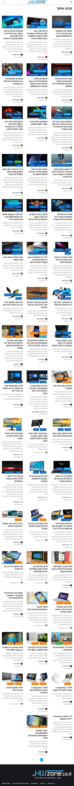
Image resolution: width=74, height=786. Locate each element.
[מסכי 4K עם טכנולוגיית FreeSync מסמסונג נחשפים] (37, 467)
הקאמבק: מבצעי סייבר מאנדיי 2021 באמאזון (38, 122)
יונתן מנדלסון (65, 52)
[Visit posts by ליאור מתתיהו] (46, 57)
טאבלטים (59, 378)
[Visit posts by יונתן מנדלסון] (71, 52)
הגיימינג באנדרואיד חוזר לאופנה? (62, 387)
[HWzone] (37, 2)
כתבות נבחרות (41, 27)
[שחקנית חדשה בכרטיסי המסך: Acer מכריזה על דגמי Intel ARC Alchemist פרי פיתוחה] (12, 22)
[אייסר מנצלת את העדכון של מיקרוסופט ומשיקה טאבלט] (37, 514)
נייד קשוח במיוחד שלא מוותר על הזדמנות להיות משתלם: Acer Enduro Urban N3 (62, 173)
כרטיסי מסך (35, 23)
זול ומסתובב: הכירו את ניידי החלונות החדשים (63, 303)
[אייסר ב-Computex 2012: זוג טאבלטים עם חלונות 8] (37, 678)
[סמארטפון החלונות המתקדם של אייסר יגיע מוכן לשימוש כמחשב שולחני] (12, 331)
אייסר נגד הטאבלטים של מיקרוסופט (62, 648)
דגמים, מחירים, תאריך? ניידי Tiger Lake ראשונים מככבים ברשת (38, 217)
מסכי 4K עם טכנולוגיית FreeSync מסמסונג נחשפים (38, 478)
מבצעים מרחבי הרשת (64, 71)
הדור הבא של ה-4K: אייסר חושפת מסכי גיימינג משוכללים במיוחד (12, 172)
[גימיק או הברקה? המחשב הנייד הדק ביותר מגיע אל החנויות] (37, 293)
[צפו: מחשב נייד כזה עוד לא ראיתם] (12, 557)
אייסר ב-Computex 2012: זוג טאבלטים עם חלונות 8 (38, 690)
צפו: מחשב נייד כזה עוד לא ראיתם (13, 567)
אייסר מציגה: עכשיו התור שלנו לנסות (13, 258)
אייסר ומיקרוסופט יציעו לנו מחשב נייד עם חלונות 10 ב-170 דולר (13, 388)
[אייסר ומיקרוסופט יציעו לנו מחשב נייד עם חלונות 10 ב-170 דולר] (12, 376)
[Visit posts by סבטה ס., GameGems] (46, 412)
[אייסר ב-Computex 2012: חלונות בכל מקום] (61, 678)
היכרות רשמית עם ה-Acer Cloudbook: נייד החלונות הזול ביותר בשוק (38, 389)
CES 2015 (18, 426)
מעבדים (68, 27)
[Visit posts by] (46, 452)
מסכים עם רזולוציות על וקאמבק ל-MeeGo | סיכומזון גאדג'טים (13, 595)
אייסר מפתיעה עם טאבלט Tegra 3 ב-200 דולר (12, 648)
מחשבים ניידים (58, 23)
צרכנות (43, 336)
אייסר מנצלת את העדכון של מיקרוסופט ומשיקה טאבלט (38, 526)
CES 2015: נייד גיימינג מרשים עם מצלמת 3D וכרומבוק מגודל (63, 478)
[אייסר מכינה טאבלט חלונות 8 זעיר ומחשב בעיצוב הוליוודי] (61, 598)
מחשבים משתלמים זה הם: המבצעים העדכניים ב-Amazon (13, 81)
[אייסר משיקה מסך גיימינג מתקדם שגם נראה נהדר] (61, 424)
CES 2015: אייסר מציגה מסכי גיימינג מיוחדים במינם (14, 436)
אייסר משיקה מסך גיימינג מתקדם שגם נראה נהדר (62, 434)
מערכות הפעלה (66, 298)
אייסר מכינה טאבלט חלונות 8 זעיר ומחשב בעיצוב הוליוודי (63, 609)
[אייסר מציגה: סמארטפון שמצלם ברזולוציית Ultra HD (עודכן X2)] (61, 557)
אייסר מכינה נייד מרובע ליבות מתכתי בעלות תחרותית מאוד (63, 259)
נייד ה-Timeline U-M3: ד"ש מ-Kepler (62, 717)
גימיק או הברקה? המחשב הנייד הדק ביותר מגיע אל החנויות (37, 305)
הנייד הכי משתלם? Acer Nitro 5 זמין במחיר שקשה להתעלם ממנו (38, 259)
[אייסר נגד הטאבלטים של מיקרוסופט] (61, 638)
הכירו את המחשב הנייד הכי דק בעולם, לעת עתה (13, 303)
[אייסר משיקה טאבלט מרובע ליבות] (12, 678)
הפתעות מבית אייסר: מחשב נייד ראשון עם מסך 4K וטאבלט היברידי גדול (62, 526)
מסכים (19, 165)
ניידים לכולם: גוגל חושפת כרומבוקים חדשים (12, 524)
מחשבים (68, 23)
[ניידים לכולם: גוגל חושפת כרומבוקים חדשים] (12, 514)
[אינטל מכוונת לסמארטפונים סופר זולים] (37, 598)
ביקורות (43, 23)
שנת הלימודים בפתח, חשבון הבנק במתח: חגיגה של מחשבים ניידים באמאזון (62, 82)
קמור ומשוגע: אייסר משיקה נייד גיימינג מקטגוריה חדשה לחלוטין (62, 343)
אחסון (43, 107)
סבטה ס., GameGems (38, 412)
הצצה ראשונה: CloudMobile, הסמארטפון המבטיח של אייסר (38, 734)
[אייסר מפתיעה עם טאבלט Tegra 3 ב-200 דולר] (12, 638)
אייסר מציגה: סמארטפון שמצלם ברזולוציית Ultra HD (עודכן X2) (61, 569)
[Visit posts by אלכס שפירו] (46, 359)
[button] (70, 2)
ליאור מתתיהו (41, 57)
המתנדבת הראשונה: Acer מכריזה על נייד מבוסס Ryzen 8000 (63, 33)
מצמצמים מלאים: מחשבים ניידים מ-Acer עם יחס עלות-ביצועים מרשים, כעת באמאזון (38, 82)
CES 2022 (67, 114)
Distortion (16, 454)
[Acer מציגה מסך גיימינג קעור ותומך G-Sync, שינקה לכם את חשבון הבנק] (37, 424)
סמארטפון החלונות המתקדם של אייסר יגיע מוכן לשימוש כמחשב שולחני (13, 344)
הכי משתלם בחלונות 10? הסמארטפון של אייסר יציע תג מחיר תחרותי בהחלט (37, 343)
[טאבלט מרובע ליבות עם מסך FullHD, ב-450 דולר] (37, 638)
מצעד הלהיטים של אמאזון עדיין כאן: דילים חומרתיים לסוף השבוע (63, 217)
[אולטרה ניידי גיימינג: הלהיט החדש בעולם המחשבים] (12, 467)
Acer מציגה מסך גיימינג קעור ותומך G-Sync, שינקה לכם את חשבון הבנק (37, 437)
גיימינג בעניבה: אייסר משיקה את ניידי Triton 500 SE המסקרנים (38, 172)
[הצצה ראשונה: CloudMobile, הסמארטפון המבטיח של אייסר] (37, 721)
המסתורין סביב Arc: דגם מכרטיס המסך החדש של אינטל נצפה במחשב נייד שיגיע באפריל (62, 125)
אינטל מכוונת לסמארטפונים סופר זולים (37, 608)
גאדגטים (43, 333)
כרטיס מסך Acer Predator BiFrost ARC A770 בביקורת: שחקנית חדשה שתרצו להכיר (37, 35)
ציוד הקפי (42, 117)
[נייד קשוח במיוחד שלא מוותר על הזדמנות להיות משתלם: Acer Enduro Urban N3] (61, 160)
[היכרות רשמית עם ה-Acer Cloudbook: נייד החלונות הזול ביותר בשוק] (37, 376)
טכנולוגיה (18, 161)
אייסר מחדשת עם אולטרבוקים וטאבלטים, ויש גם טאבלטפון (38, 569)
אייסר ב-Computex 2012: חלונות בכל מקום (62, 688)
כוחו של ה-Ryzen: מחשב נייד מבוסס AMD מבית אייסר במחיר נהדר (12, 217)
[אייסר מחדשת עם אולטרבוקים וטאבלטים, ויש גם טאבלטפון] (37, 557)
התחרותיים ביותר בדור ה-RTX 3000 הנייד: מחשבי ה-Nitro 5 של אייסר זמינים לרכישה (13, 125)
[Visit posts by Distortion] (22, 454)
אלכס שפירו (41, 359)
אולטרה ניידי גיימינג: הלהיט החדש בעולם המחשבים (14, 478)
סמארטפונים (34, 333)
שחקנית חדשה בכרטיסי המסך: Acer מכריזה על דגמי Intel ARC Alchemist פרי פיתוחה (13, 35)
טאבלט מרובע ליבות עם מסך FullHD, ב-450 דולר (37, 648)
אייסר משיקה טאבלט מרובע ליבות (14, 688)
